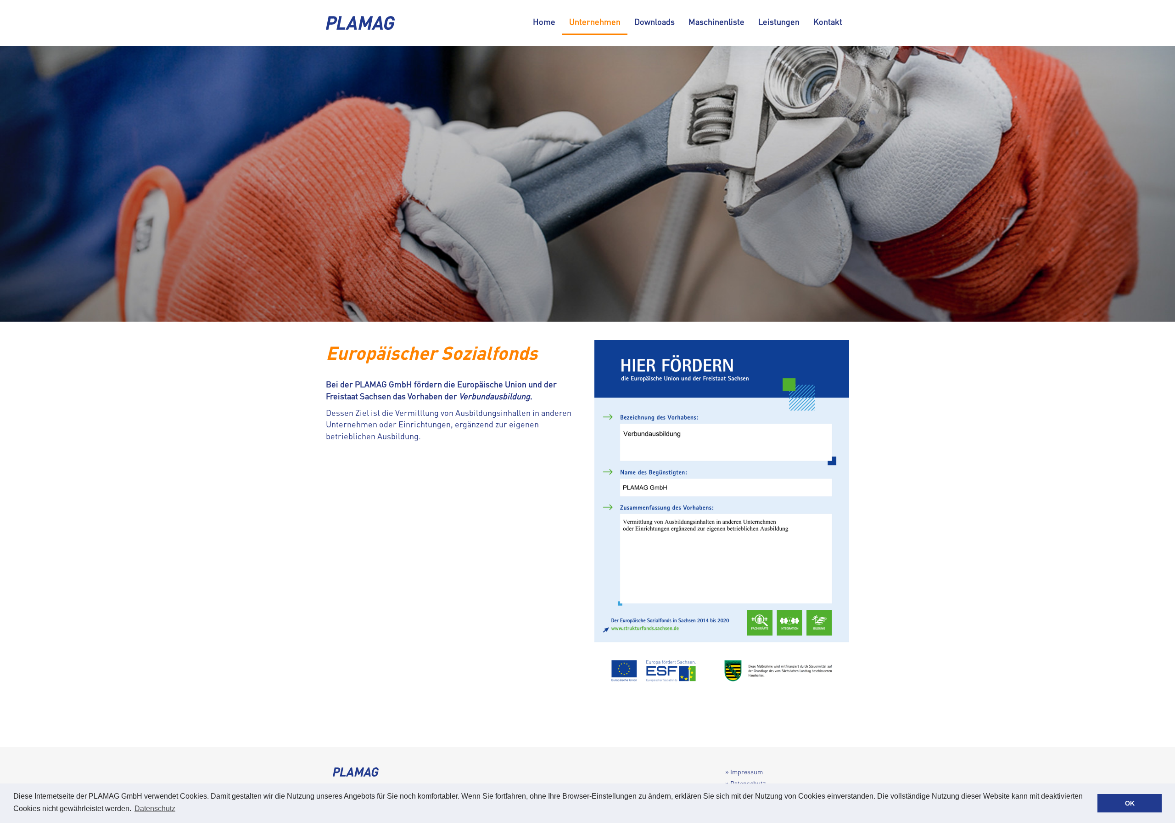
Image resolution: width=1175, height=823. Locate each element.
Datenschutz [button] (154, 808)
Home (544, 21)
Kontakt (827, 21)
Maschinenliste (716, 21)
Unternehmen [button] (595, 21)
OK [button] (1130, 803)
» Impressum (744, 771)
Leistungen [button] (779, 21)
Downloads (654, 21)
